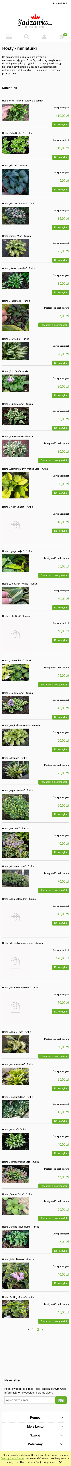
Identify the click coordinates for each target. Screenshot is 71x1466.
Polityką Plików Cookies (12, 1458)
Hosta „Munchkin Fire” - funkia (17, 1064)
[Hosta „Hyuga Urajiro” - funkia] (15, 563)
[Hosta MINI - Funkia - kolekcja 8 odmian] (15, 112)
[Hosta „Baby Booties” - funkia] (15, 145)
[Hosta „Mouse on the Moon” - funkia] (15, 1007)
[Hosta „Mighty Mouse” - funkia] (15, 807)
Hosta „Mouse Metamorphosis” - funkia (22, 943)
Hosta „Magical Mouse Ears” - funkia (21, 725)
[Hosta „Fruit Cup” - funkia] (15, 383)
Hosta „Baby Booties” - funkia (17, 133)
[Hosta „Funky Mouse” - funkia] (15, 416)
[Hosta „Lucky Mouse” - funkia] (15, 705)
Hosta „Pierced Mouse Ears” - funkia (21, 1162)
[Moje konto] (44, 37)
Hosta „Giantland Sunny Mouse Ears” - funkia (25, 468)
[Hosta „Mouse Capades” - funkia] (15, 918)
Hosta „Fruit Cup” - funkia (15, 371)
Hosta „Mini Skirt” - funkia (15, 828)
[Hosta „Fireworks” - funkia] (15, 351)
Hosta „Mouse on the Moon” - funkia (20, 987)
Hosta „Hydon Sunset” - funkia (17, 507)
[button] (9, 37)
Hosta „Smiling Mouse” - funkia (18, 1297)
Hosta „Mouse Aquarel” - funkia (18, 866)
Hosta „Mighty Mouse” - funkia (17, 790)
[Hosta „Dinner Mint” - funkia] (15, 248)
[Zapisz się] (61, 1400)
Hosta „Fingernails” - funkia (16, 301)
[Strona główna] (35, 19)
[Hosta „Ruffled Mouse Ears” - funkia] (15, 1238)
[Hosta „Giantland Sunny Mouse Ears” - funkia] (15, 485)
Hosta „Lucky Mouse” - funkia (17, 693)
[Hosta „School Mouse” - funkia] (15, 1276)
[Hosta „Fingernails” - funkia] (15, 317)
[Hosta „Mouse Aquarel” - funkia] (15, 878)
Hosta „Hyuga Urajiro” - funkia (17, 551)
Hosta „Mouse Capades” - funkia (19, 899)
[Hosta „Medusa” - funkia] (15, 770)
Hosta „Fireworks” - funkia (15, 339)
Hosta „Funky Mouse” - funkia (17, 404)
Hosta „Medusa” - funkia (14, 758)
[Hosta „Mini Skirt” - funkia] (15, 845)
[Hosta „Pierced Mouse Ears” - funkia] (15, 1174)
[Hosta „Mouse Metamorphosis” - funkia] (15, 962)
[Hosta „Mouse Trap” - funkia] (15, 1044)
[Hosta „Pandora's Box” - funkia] (15, 1109)
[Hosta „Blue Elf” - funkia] (15, 182)
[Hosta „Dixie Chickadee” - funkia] (15, 280)
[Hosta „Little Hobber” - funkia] (15, 672)
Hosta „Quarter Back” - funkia (17, 1194)
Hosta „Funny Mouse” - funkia (17, 436)
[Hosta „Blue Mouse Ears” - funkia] (15, 215)
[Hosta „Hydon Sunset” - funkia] (15, 526)
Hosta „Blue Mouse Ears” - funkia (19, 203)
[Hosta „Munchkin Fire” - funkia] (15, 1076)
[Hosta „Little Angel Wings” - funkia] (15, 595)
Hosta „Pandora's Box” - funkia (17, 1097)
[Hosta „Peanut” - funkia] (15, 1141)
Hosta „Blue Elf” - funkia (14, 165)
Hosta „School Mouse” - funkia (18, 1259)
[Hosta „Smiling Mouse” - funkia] (15, 1309)
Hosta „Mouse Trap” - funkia (16, 1032)
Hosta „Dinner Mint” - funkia (16, 236)
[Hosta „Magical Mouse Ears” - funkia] (15, 737)
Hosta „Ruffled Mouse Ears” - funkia (20, 1226)
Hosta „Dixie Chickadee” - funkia (19, 268)
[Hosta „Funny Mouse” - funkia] (15, 448)
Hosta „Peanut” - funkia (14, 1129)
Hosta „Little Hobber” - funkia (17, 660)
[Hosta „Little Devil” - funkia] (15, 635)
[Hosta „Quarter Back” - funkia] (15, 1206)
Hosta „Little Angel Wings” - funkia (20, 583)
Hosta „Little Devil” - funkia (16, 616)
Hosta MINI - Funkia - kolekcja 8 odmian (22, 100)
